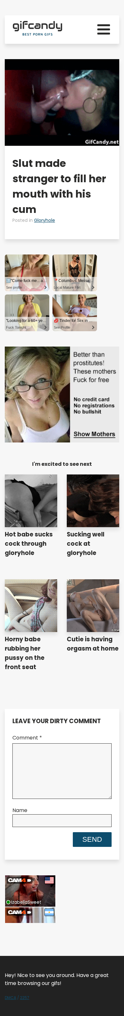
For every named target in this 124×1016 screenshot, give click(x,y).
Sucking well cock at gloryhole (85, 543)
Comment (27, 737)
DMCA (10, 997)
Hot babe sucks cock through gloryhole (29, 543)
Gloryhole (44, 220)
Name (19, 810)
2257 (24, 997)
